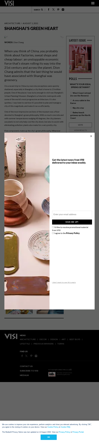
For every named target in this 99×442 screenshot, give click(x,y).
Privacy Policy (64, 432)
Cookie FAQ (65, 427)
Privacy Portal (78, 432)
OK (48, 437)
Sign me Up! (72, 222)
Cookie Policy (53, 427)
